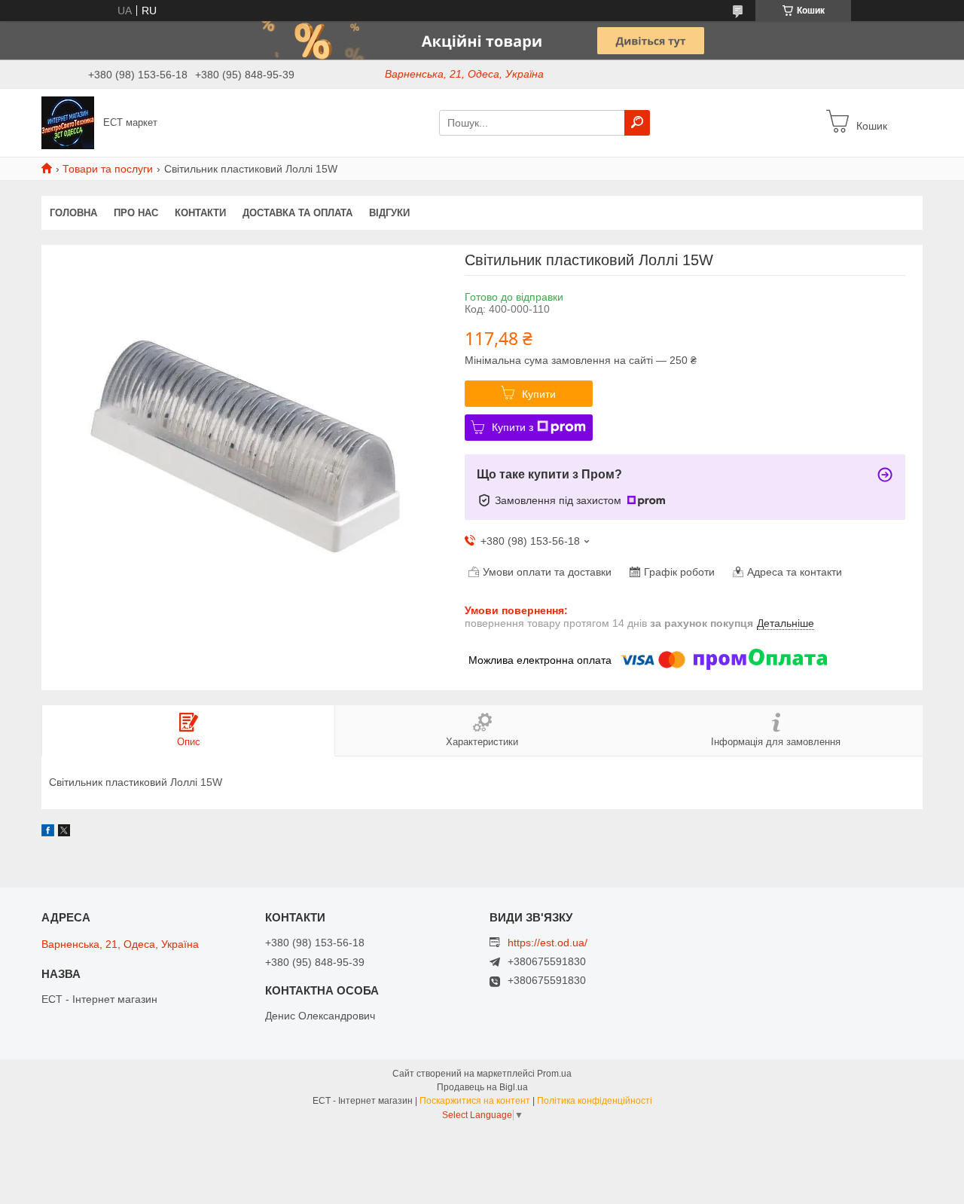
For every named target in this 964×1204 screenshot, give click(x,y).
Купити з (512, 427)
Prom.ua (554, 1073)
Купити (539, 394)
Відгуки (389, 212)
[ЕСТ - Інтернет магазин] (67, 122)
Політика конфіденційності (594, 1101)
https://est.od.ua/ (547, 943)
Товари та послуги (108, 169)
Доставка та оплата (297, 212)
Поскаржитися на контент (474, 1101)
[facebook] (47, 833)
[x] (64, 833)
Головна (73, 212)
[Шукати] (637, 123)
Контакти (200, 212)
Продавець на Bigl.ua (482, 1087)
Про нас (136, 212)
